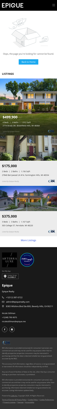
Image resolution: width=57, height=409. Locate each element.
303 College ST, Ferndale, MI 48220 (17, 225)
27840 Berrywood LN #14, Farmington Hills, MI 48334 (25, 175)
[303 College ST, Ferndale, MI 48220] (28, 210)
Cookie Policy (33, 400)
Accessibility (29, 402)
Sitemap (20, 402)
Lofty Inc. (14, 396)
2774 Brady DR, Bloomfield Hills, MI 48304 (21, 125)
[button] (12, 5)
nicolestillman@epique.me (14, 321)
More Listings (28, 240)
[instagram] (12, 329)
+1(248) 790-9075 (9, 317)
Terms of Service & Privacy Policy (14, 400)
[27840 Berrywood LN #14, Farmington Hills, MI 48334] (28, 160)
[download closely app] (10, 276)
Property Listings (9, 402)
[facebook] (4, 329)
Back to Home (29, 61)
